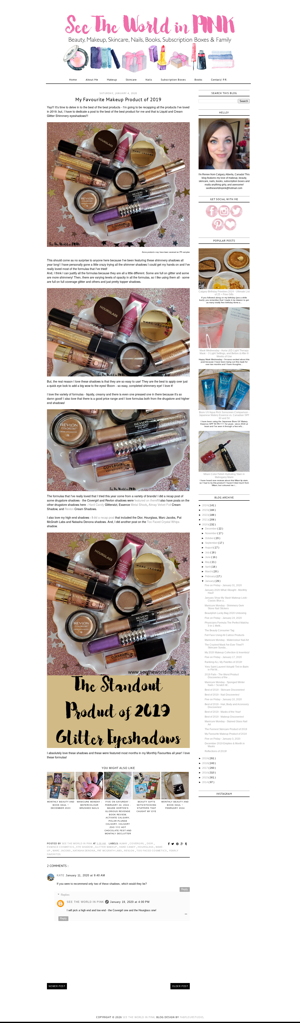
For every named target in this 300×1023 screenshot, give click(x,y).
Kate (60, 875)
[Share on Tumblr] (186, 844)
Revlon (69, 509)
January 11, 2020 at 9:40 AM (85, 875)
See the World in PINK (139, 1017)
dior (150, 843)
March (209, 571)
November (211, 533)
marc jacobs (62, 850)
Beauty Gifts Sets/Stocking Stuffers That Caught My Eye (146, 806)
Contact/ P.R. (219, 79)
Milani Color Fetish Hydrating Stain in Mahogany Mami (224, 475)
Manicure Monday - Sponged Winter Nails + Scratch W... (225, 684)
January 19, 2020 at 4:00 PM (130, 901)
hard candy (127, 847)
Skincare (131, 79)
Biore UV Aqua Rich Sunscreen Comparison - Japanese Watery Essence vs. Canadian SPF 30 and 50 (224, 415)
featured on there (145, 500)
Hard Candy (96, 505)
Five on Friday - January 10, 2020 (223, 699)
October (209, 538)
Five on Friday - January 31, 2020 (223, 585)
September (211, 542)
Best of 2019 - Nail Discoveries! (222, 694)
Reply (184, 889)
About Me (92, 79)
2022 (205, 515)
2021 (205, 519)
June (208, 557)
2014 (205, 782)
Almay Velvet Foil (160, 505)
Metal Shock (139, 505)
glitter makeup (106, 847)
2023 (205, 510)
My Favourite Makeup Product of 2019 (226, 733)
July (207, 552)
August (209, 547)
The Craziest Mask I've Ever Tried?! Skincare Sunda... (224, 646)
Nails (149, 79)
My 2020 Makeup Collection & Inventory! (227, 652)
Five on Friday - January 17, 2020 (223, 657)
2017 (205, 768)
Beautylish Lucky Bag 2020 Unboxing (225, 613)
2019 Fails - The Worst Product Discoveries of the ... (222, 676)
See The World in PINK (85, 901)
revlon (129, 850)
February (210, 576)
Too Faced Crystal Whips (163, 522)
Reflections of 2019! (216, 751)
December (211, 528)
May (207, 562)
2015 (205, 777)
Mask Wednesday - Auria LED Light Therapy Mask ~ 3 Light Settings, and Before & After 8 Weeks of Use (224, 353)
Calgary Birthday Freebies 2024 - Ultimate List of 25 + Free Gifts (224, 293)
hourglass (146, 847)
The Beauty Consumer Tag (219, 630)
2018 (205, 763)
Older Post (180, 986)
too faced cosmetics (152, 850)
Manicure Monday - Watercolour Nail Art (227, 640)
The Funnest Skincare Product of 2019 (226, 729)
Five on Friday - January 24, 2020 (223, 618)
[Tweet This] (173, 844)
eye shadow (85, 847)
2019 (205, 758)
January (210, 581)
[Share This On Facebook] (169, 844)
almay (123, 843)
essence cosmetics (61, 847)
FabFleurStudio (191, 1017)
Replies (65, 894)
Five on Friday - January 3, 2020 (222, 738)
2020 (205, 524)
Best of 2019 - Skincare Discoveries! (225, 689)
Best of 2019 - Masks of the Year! (223, 711)
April (208, 566)
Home (73, 79)
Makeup (112, 79)
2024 (205, 505)
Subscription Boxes (173, 79)
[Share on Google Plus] (182, 844)
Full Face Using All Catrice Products (224, 635)
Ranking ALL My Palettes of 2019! (223, 662)
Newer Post (57, 986)
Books (198, 79)
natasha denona (84, 850)
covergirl (137, 843)
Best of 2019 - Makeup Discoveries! (224, 716)
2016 (205, 772)
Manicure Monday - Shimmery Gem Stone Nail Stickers (224, 607)
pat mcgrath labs (110, 850)
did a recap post (103, 517)
